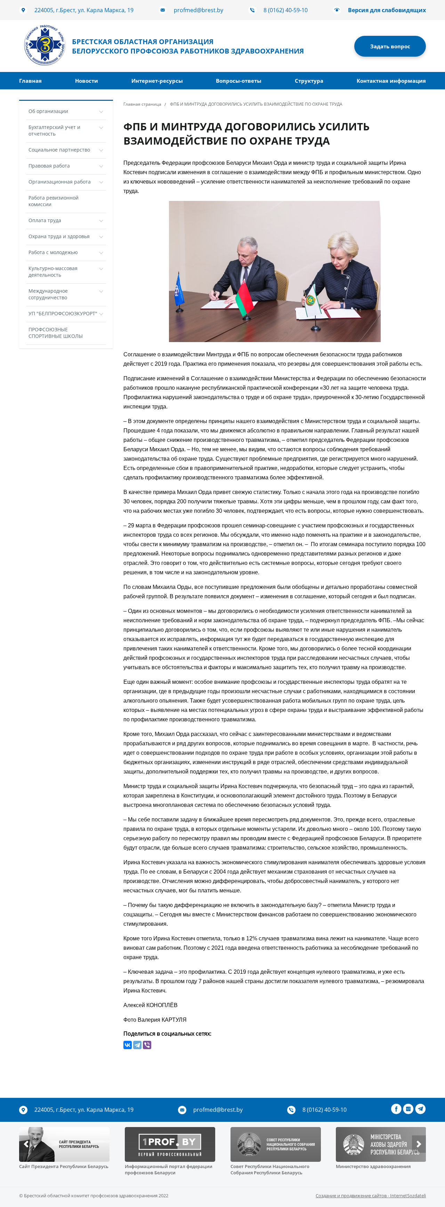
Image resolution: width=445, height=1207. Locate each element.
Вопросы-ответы (238, 80)
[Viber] (147, 1045)
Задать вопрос (390, 46)
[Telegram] (137, 1045)
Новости (86, 80)
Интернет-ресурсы (157, 80)
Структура (309, 80)
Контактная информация (391, 80)
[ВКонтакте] (127, 1045)
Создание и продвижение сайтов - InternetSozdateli (371, 1195)
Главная (30, 80)
